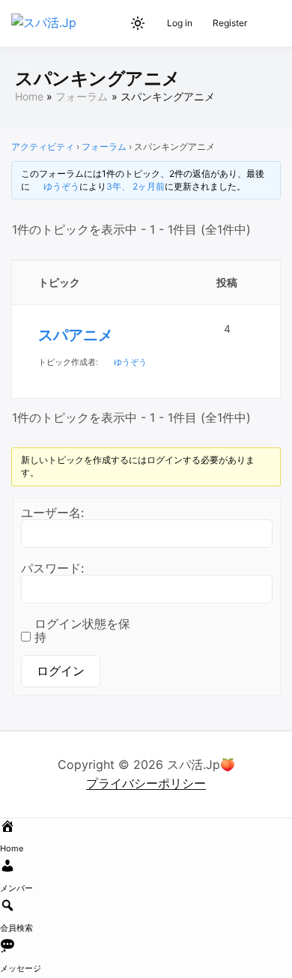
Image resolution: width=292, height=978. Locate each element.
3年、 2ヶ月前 (135, 186)
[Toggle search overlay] (112, 23)
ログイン (61, 670)
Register (230, 22)
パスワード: (52, 568)
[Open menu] (266, 23)
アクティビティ (42, 146)
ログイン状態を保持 (82, 630)
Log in (179, 22)
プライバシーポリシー (146, 783)
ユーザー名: (52, 512)
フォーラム (104, 146)
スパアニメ (75, 335)
